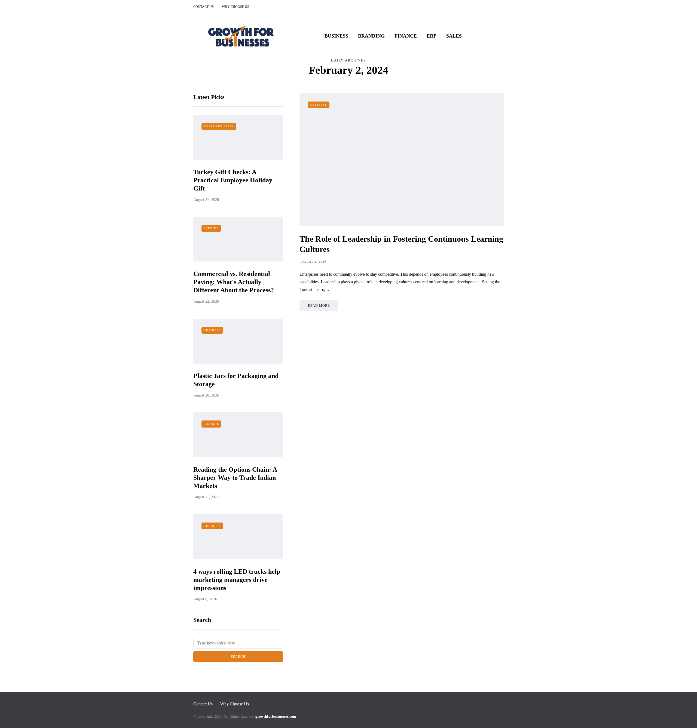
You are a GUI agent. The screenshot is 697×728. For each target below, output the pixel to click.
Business (336, 36)
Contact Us (203, 7)
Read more (319, 306)
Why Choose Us (235, 7)
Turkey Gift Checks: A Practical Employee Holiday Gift (232, 180)
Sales (454, 36)
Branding (371, 36)
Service (211, 228)
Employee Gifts (219, 126)
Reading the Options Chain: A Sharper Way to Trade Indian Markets (235, 477)
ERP (431, 36)
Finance (406, 36)
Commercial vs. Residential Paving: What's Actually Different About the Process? (233, 282)
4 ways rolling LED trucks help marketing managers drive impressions (236, 579)
